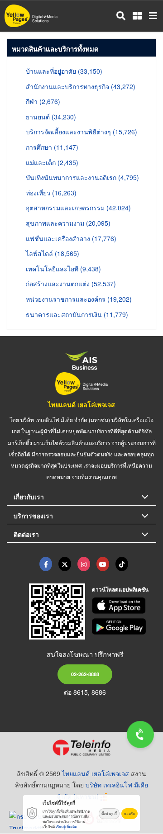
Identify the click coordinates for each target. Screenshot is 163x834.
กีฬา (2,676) (43, 101)
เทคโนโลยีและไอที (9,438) (63, 268)
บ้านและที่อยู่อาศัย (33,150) (64, 71)
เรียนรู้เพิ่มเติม (66, 826)
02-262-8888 (85, 674)
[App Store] (124, 605)
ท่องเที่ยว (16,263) (51, 192)
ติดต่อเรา (26, 534)
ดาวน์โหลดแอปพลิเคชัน (120, 589)
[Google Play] (124, 626)
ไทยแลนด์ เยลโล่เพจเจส (81, 404)
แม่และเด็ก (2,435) (52, 162)
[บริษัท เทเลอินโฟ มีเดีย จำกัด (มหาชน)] (81, 747)
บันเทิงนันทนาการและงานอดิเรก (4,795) (82, 177)
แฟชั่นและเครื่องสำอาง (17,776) (71, 238)
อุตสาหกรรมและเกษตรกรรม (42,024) (78, 207)
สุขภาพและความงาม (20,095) (68, 222)
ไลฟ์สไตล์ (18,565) (52, 253)
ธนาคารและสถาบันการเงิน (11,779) (77, 314)
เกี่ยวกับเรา (29, 496)
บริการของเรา (33, 515)
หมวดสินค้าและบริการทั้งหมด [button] (55, 49)
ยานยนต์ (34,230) (51, 116)
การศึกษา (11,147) (52, 147)
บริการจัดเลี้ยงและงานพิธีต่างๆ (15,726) (81, 131)
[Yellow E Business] (45, 564)
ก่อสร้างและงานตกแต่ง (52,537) (71, 283)
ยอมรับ (129, 813)
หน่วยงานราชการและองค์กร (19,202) (79, 298)
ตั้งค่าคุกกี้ (109, 813)
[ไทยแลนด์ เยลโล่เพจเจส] (64, 564)
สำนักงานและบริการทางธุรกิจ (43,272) (80, 86)
